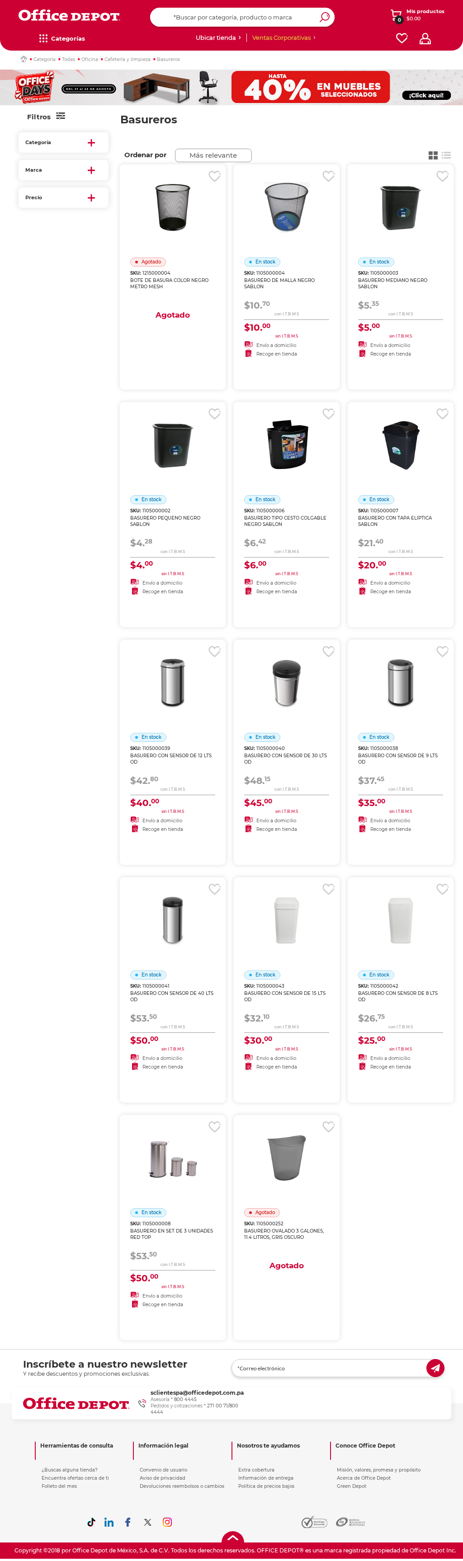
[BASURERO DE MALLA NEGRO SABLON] (286, 196)
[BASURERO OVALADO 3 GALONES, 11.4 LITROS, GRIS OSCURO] (286, 1146)
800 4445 (185, 1399)
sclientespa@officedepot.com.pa (197, 1392)
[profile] (425, 38)
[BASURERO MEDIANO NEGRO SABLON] (400, 196)
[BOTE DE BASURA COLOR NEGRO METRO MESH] (172, 196)
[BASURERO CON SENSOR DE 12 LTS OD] (172, 671)
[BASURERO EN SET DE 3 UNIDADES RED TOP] (172, 1146)
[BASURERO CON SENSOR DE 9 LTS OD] (400, 671)
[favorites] (402, 38)
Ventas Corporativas (281, 37)
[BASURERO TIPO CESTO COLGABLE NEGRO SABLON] (286, 433)
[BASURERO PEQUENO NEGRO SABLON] (172, 433)
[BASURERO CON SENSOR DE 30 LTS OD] (286, 671)
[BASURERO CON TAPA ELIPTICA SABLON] (400, 433)
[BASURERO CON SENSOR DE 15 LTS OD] (286, 909)
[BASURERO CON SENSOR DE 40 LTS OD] (172, 909)
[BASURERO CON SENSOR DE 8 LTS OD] (400, 909)
